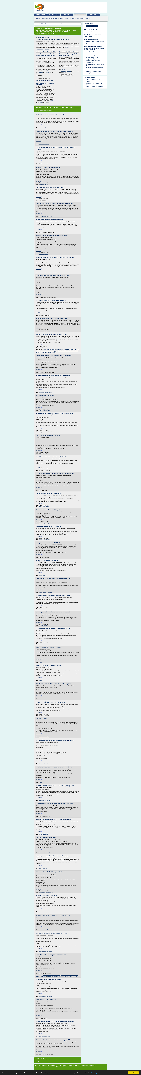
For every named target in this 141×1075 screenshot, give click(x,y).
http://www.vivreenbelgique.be (46, 331)
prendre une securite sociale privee (45, 76)
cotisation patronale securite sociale (49, 352)
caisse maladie (53, 14)
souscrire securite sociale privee (68, 74)
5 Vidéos (47, 49)
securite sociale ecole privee (44, 78)
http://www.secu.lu (43, 698)
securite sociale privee (41, 976)
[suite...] (67, 47)
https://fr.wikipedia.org (44, 254)
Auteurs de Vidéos (58, 18)
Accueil (38, 18)
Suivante (51, 1059)
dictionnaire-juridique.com (45, 800)
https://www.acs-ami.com (44, 1036)
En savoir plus (95, 1073)
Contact (88, 18)
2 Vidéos (44, 110)
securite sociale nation (91, 39)
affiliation (67, 14)
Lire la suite (38, 124)
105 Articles (40, 72)
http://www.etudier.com (44, 127)
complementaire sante (40, 15)
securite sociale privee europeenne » (69, 51)
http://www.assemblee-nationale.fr (46, 929)
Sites (50, 18)
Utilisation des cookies (73, 1065)
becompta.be (42, 347)
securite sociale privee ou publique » (45, 51)
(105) (93, 61)
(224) (95, 65)
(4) (94, 51)
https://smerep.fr (42, 575)
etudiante (93, 14)
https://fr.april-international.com (46, 892)
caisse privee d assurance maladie (93, 80)
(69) (93, 72)
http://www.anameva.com (44, 911)
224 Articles (40, 49)
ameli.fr (40, 662)
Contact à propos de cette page (88, 1065)
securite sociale (80, 15)
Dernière (56, 1059)
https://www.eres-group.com (45, 592)
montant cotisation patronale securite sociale (53, 349)
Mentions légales (43, 1065)
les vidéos (45, 33)
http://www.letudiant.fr (44, 763)
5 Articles (39, 102)
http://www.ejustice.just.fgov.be (46, 852)
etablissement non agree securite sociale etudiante (94, 49)
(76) (92, 58)
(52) (94, 68)
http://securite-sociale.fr (44, 608)
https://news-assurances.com (45, 216)
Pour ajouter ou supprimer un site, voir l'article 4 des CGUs (50, 1067)
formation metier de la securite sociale (51, 975)
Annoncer (82, 18)
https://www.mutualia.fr (44, 737)
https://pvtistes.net (43, 868)
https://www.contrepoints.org (45, 951)
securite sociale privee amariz (67, 75)
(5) (95, 42)
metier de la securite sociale (70, 976)
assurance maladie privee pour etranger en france (94, 84)
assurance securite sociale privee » (45, 37)
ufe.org (40, 782)
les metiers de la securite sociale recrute (55, 976)
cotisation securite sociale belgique (49, 351)
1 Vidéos (47, 72)
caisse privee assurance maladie (94, 86)
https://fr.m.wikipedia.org (44, 410)
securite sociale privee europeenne (69, 975)
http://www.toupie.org (43, 184)
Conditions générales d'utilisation (57, 1065)
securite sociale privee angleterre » (45, 80)
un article (75, 18)
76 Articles (63, 71)
